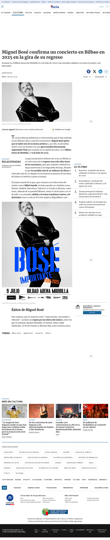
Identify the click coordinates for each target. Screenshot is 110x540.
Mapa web (68, 500)
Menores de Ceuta (11, 463)
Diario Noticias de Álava (27, 500)
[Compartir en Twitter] (94, 71)
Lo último (80, 166)
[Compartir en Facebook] (89, 71)
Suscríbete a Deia (101, 488)
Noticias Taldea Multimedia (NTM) (30, 502)
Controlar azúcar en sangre (37, 463)
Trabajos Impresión (93, 498)
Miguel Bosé (28, 333)
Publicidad (84, 488)
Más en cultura (12, 401)
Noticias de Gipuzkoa (49, 500)
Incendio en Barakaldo (88, 457)
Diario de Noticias (48, 498)
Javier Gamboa (7, 437)
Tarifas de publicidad (71, 502)
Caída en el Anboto (83, 452)
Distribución (68, 498)
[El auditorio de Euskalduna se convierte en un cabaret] (95, 411)
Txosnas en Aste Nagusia (29, 452)
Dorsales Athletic (89, 468)
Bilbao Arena (16, 333)
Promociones (52, 488)
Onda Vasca (46, 502)
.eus (4, 488)
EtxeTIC (7, 473)
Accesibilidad (80, 530)
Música (48, 333)
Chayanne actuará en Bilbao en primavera (11, 166)
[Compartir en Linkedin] (100, 71)
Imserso (7, 468)
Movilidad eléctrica (24, 468)
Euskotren (8, 452)
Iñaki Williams (70, 468)
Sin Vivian (19, 473)
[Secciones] (2, 6)
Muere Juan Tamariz (75, 463)
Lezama (58, 463)
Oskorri (66, 452)
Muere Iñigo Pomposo (13, 457)
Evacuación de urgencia (38, 457)
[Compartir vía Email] (106, 71)
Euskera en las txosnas (48, 468)
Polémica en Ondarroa (63, 457)
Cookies (64, 530)
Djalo (91, 463)
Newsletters (68, 488)
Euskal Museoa (51, 452)
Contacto (17, 488)
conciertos (39, 333)
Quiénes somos (34, 488)
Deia (57, 434)
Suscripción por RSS (93, 500)
